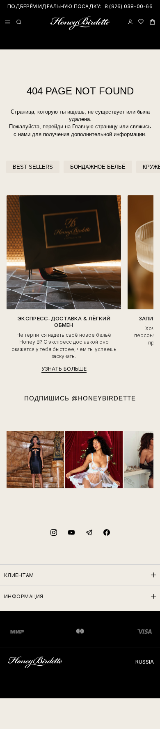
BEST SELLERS (33, 167)
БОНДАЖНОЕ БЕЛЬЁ (98, 167)
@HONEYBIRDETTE (103, 398)
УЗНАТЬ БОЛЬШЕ (64, 369)
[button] (8, 22)
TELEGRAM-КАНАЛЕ (125, 6)
